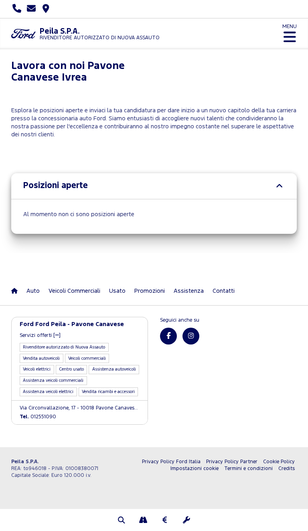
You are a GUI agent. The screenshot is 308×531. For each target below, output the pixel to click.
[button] (121, 521)
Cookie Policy (279, 462)
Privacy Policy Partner (231, 462)
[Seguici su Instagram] (190, 336)
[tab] (154, 186)
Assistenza (189, 291)
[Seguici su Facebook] (168, 336)
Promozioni (149, 291)
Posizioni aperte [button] (55, 185)
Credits (286, 468)
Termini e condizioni (248, 468)
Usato (117, 291)
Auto (33, 291)
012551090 (38, 417)
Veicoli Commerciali (74, 291)
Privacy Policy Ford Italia (171, 462)
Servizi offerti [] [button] (40, 335)
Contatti (224, 291)
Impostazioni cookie (194, 468)
